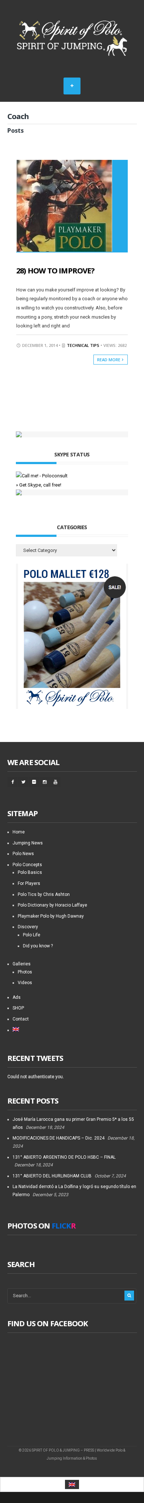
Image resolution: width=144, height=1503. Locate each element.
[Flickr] (34, 782)
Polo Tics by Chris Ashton (44, 894)
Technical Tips (83, 345)
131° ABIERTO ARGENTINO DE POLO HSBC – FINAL (64, 1157)
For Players (29, 883)
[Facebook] (12, 782)
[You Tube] (55, 782)
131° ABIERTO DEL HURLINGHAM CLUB (52, 1176)
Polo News (23, 853)
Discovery (28, 926)
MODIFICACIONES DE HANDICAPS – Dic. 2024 (58, 1138)
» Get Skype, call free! (38, 485)
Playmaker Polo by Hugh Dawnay (51, 916)
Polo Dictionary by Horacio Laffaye (52, 905)
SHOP (18, 1008)
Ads (17, 997)
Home (19, 832)
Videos (25, 982)
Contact (21, 1019)
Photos (25, 972)
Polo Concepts (27, 864)
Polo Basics (30, 872)
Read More (109, 359)
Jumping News (28, 843)
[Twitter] (23, 782)
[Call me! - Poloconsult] (42, 475)
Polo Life (31, 934)
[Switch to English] (72, 1484)
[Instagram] (45, 782)
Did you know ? (38, 945)
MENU (72, 86)
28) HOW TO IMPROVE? (55, 271)
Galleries (22, 963)
